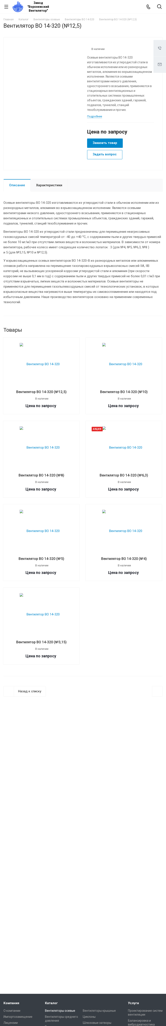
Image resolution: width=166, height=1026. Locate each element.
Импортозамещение (17, 1016)
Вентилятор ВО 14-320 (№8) (41, 475)
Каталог (51, 1003)
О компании (11, 1010)
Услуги (133, 1003)
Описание (17, 185)
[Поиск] (159, 7)
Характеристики (49, 185)
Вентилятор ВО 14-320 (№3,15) (41, 642)
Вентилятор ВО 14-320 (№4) (124, 559)
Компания (11, 1003)
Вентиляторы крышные (99, 1010)
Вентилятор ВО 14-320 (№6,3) (124, 475)
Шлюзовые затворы (97, 1022)
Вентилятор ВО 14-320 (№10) (124, 392)
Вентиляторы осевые (60, 1010)
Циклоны (89, 1016)
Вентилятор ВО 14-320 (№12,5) (41, 392)
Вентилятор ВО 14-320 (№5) (41, 559)
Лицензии (10, 1022)
